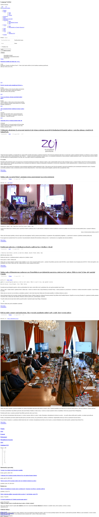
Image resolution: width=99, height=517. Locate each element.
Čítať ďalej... (3, 170)
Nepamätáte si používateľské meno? (11, 56)
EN (6, 6)
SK (2, 6)
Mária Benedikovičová (13, 318)
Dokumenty (4, 437)
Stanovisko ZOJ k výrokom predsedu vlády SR (11, 120)
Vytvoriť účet (6, 57)
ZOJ (10, 134)
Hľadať (2, 37)
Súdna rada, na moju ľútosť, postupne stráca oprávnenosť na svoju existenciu (27, 177)
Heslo (15, 43)
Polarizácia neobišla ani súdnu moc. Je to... (10, 61)
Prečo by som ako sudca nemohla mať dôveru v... (12, 85)
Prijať (2, 516)
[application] (49, 232)
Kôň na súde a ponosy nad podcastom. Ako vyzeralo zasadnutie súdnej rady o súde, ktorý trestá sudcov (36, 313)
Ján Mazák (10, 182)
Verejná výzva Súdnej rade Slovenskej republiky (12, 470)
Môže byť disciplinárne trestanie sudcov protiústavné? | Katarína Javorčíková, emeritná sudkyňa (23, 488)
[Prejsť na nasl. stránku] (4, 464)
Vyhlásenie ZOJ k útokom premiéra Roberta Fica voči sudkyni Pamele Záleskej (19, 475)
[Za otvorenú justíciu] (5, 8)
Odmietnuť (6, 516)
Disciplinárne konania (7, 439)
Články (10, 179)
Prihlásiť (2, 52)
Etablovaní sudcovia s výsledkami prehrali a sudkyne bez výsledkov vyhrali (26, 247)
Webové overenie (6, 50)
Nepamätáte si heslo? (8, 55)
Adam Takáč (9, 279)
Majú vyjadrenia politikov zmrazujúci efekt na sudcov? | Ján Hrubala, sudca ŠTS (19, 494)
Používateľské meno (18, 40)
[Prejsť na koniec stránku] (4, 465)
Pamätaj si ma (5, 46)
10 (4, 462)
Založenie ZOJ (5, 445)
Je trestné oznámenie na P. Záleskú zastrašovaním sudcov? (14, 499)
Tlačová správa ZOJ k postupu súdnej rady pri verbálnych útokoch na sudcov (18, 480)
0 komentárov (3, 171)
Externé (3, 434)
